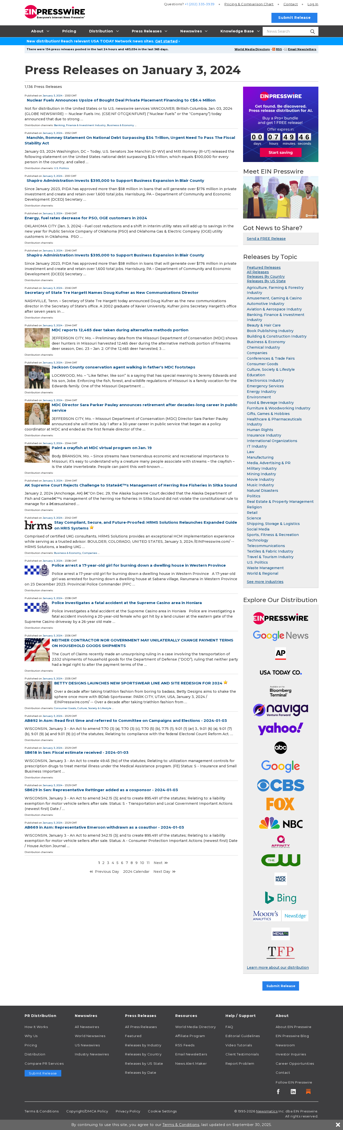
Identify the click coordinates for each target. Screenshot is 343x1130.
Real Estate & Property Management (280, 501)
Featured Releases (264, 267)
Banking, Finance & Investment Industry (80, 125)
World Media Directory (252, 49)
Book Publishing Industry (270, 331)
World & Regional (262, 573)
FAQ (229, 1027)
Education (256, 375)
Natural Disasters (262, 490)
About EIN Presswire (293, 1027)
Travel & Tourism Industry (270, 557)
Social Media (258, 529)
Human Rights (260, 429)
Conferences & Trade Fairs (271, 358)
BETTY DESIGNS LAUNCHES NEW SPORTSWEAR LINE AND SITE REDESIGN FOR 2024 (138, 683)
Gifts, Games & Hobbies (268, 413)
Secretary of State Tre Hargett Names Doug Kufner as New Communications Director (112, 292)
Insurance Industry (264, 435)
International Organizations (272, 441)
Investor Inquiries (291, 1054)
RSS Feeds (185, 1045)
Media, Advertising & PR (269, 463)
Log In (313, 4)
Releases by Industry (143, 1045)
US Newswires (87, 1045)
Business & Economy (120, 125)
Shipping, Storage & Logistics (273, 523)
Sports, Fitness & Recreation (273, 534)
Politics (253, 496)
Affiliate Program (190, 1036)
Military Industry (262, 468)
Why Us (31, 1036)
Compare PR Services (44, 1063)
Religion (254, 507)
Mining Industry (261, 474)
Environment (259, 397)
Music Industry (260, 485)
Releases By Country (266, 276)
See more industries (265, 581)
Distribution (35, 1054)
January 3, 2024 (52, 95)
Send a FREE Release (266, 238)
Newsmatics (266, 1111)
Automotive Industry (265, 303)
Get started (166, 41)
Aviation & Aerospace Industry (274, 309)
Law (250, 452)
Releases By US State (266, 281)
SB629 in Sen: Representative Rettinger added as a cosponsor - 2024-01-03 (101, 789)
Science (254, 518)
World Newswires (90, 1036)
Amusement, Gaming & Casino (274, 298)
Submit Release (294, 17)
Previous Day (107, 871)
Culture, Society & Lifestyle (94, 708)
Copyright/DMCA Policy (87, 1111)
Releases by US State (144, 1063)
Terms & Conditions (42, 1111)
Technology (257, 540)
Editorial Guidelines (242, 1036)
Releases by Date (140, 1072)
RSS (279, 49)
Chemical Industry (263, 347)
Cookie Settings (162, 1111)
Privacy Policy (128, 1111)
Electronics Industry (265, 380)
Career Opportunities (295, 1063)
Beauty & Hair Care (264, 325)
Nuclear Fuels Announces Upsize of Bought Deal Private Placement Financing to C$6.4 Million (121, 100)
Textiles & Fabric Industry (270, 551)
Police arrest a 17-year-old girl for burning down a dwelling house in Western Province (139, 565)
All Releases (258, 272)
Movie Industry (260, 479)
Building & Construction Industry (277, 336)
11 (148, 862)
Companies (89, 553)
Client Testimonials (242, 1054)
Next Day (161, 871)
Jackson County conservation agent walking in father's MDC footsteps (123, 367)
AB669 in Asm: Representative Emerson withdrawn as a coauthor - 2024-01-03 (104, 827)
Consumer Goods (65, 708)
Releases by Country (143, 1054)
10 (142, 862)
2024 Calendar (136, 871)
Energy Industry (261, 391)
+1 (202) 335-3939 (200, 4)
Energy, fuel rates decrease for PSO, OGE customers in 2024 (86, 218)
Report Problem (239, 1063)
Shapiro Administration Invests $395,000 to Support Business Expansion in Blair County (115, 180)
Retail (252, 512)
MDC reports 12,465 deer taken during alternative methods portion (120, 330)
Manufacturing (260, 457)
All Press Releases (141, 1027)
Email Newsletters (302, 49)
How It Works (36, 1027)
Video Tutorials (238, 1045)
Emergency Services (265, 386)
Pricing (249, 4)
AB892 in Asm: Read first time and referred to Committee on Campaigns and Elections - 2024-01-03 (126, 720)
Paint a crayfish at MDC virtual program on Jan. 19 (102, 447)
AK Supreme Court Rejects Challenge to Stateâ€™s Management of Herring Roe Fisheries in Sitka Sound (131, 485)
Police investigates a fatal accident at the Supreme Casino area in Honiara (127, 602)
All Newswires (87, 1027)
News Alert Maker (191, 1063)
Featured (133, 1036)
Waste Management (265, 568)
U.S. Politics (61, 168)
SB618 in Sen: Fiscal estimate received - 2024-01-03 (77, 752)
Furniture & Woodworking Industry (278, 408)
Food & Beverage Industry (270, 402)
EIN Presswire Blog (292, 1036)
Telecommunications (266, 546)
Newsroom (285, 1045)
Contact (290, 4)
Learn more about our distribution (278, 967)
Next (158, 862)
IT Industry (257, 446)
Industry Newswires (92, 1054)
